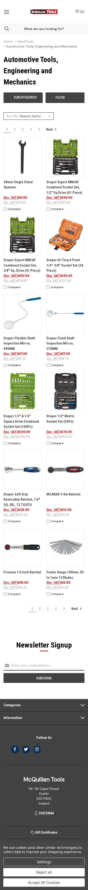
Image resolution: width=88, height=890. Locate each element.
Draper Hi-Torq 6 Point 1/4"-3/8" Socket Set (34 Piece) (64, 265)
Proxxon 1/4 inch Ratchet (22, 572)
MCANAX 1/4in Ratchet (63, 494)
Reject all (44, 872)
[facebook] (15, 749)
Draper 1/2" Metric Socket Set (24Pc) (60, 419)
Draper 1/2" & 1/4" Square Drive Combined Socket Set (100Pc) (21, 421)
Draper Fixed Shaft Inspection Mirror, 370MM (60, 343)
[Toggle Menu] (6, 11)
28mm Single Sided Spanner (18, 185)
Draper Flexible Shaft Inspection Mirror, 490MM (19, 343)
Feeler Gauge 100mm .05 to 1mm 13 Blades (65, 575)
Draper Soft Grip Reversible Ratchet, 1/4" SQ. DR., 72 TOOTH (22, 499)
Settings (44, 861)
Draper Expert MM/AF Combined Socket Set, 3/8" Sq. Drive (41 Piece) (22, 265)
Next (49, 129)
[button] (23, 97)
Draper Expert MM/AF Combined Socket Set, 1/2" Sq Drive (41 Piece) (64, 187)
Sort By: (12, 116)
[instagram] (37, 749)
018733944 (46, 813)
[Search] (4, 28)
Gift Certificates (45, 832)
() (81, 12)
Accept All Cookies (44, 882)
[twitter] (26, 749)
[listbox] (36, 116)
